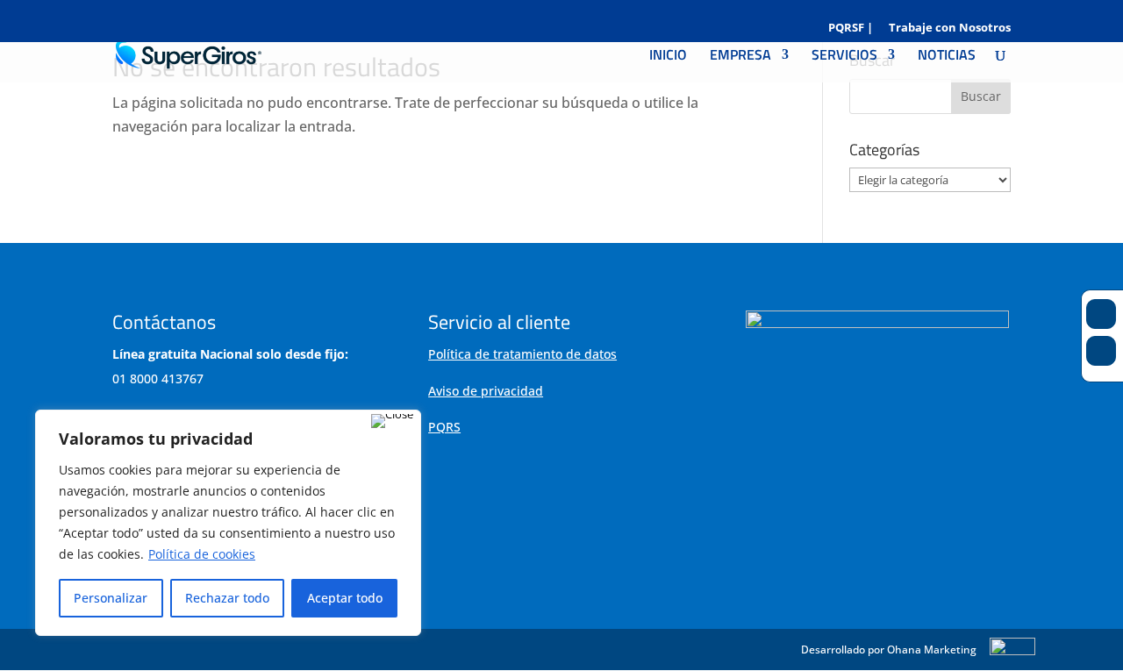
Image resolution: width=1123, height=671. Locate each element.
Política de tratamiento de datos (522, 354)
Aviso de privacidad (485, 390)
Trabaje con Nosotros (950, 28)
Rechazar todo (227, 597)
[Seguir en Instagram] (1101, 351)
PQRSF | (850, 28)
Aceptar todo (345, 597)
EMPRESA (740, 56)
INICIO (668, 56)
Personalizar (110, 597)
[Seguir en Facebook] (1101, 314)
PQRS (444, 426)
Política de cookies (201, 554)
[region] (228, 523)
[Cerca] (392, 421)
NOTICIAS (947, 56)
